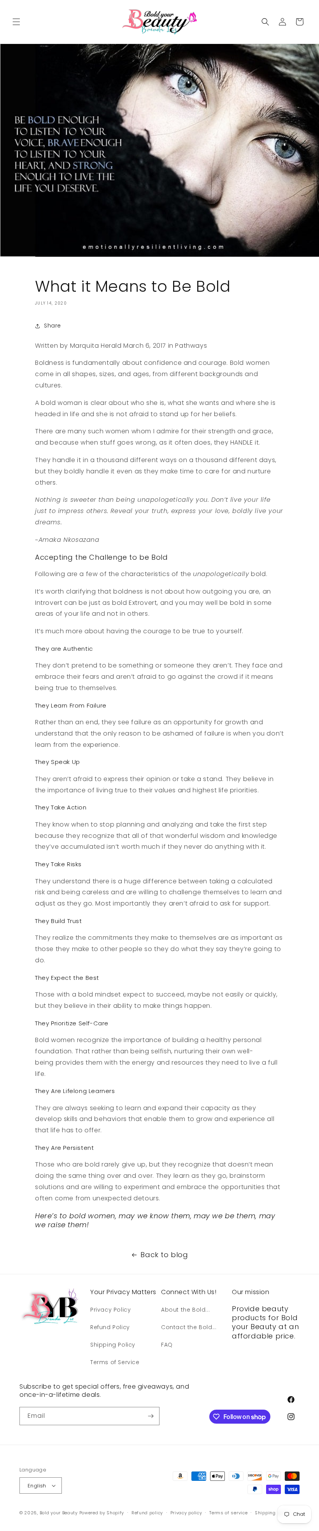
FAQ (167, 1345)
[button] (16, 21)
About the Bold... (185, 1310)
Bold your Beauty (59, 1513)
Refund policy (147, 1513)
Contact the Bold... (188, 1327)
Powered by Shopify (101, 1513)
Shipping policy (273, 1513)
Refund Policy (110, 1327)
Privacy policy (186, 1513)
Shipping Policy (112, 1345)
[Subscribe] (150, 1416)
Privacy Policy (110, 1310)
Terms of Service (115, 1362)
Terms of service (228, 1513)
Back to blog (164, 1254)
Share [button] (52, 325)
